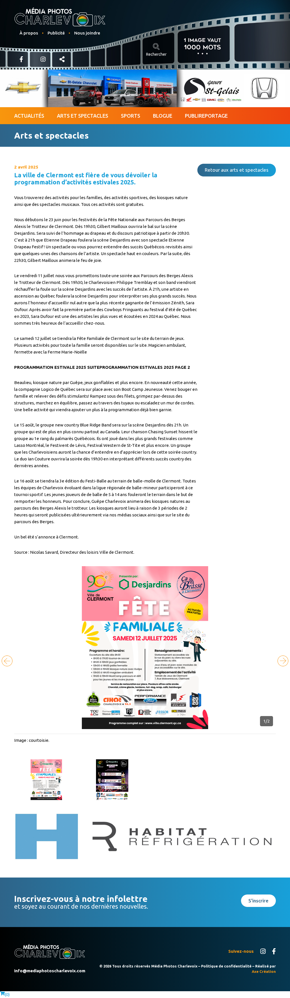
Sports (130, 115)
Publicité (56, 33)
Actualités (29, 115)
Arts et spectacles (82, 115)
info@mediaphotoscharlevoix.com (49, 970)
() (7, 994)
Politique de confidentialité (226, 966)
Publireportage (206, 115)
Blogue (162, 115)
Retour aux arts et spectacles (236, 170)
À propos (29, 33)
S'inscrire (258, 900)
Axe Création (264, 971)
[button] (283, 661)
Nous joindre (87, 33)
